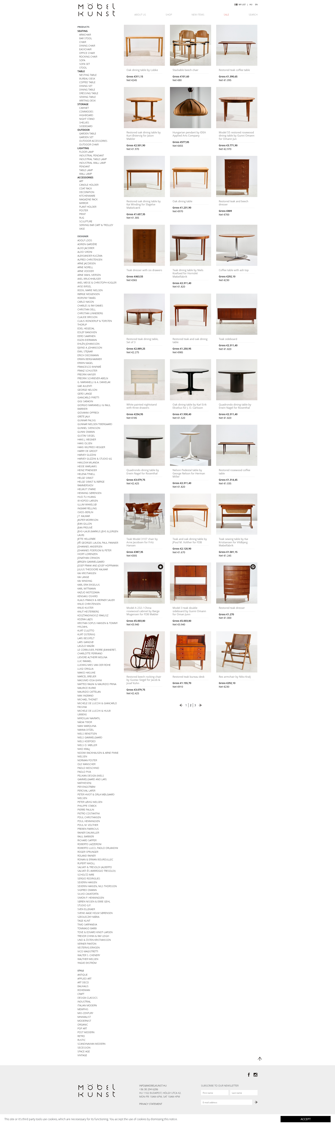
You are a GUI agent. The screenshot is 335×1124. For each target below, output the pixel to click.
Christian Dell (86, 309)
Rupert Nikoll (86, 863)
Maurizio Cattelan (89, 691)
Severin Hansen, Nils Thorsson (97, 886)
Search (253, 14)
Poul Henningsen (88, 821)
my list (242, 4)
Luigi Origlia (85, 668)
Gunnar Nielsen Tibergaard (94, 424)
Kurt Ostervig (86, 634)
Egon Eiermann (87, 340)
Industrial (84, 1001)
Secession (83, 1047)
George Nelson (87, 389)
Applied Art (84, 978)
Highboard (86, 115)
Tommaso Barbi (87, 928)
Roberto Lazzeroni (89, 844)
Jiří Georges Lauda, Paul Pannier (97, 542)
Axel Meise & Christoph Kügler (96, 282)
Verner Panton (86, 943)
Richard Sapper (86, 840)
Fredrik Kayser (86, 374)
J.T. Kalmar (83, 516)
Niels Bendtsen (87, 733)
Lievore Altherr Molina (92, 657)
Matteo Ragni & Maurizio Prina (96, 684)
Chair (82, 42)
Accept (306, 1119)
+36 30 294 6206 (148, 1089)
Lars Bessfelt (85, 638)
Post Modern (85, 1032)
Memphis (82, 1009)
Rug (81, 217)
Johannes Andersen (89, 546)
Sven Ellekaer (86, 909)
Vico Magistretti (87, 951)
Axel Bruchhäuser (89, 278)
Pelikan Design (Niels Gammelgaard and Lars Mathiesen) (92, 779)
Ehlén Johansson (88, 343)
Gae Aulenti (84, 386)
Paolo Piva (84, 771)
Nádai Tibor (84, 722)
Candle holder (88, 184)
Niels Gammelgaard (89, 737)
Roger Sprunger (87, 851)
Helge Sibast (85, 477)
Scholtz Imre (85, 874)
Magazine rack (88, 199)
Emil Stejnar (85, 351)
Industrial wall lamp (92, 162)
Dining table (87, 89)
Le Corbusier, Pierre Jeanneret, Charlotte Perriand (96, 651)
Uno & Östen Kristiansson (94, 939)
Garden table (87, 133)
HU (251, 4)
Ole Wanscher (86, 764)
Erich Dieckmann (88, 355)
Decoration (86, 192)
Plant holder (87, 206)
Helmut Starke (86, 489)
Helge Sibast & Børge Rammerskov (91, 483)
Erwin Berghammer (89, 359)
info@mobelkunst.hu (153, 1085)
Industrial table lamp (93, 159)
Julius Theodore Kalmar (92, 569)
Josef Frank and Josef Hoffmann (97, 565)
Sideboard (85, 126)
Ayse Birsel (84, 286)
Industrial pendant (91, 155)
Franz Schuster (87, 370)
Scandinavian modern (91, 1043)
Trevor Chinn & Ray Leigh (93, 936)
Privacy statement (150, 1104)
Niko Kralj (83, 749)
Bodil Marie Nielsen (90, 290)
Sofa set (84, 64)
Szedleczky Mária (88, 916)
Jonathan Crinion (88, 557)
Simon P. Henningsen (90, 897)
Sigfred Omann (87, 890)
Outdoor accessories (93, 140)
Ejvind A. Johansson (89, 347)
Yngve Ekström (86, 962)
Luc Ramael (84, 661)
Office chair (87, 53)
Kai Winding (84, 580)
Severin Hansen (87, 882)
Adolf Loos (84, 240)
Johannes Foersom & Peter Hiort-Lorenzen (94, 552)
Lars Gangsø (85, 642)
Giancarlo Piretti (88, 397)
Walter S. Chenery (88, 955)
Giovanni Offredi (88, 412)
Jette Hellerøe (86, 538)
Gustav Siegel (86, 435)
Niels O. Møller (87, 745)
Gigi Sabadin (85, 401)
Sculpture (85, 221)
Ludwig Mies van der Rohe (94, 665)
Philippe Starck (86, 805)
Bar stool (85, 38)
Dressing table (88, 93)
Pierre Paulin (85, 809)
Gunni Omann (86, 431)
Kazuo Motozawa (88, 592)
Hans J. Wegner (86, 439)
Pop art (82, 1028)
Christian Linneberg (90, 313)
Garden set (86, 137)
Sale (226, 14)
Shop (169, 14)
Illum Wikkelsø (87, 504)
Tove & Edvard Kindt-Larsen (95, 932)
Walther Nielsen (87, 959)
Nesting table (88, 75)
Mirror (83, 203)
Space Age (83, 1051)
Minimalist (84, 1017)
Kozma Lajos (85, 619)
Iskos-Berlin (85, 512)
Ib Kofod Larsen (87, 500)
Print (82, 214)
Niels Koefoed (86, 741)
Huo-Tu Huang (86, 496)
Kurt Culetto (85, 630)
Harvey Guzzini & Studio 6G (94, 458)
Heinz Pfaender (87, 470)
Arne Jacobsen (86, 263)
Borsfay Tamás (86, 298)
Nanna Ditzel (85, 729)
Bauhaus (82, 986)
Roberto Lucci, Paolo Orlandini (97, 848)
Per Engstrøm (86, 786)
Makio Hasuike (86, 672)
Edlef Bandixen (87, 332)
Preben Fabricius (88, 828)
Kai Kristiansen (86, 573)
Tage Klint (83, 920)
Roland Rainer (86, 855)
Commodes (86, 111)
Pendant (84, 166)
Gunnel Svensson (88, 428)
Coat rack (85, 188)
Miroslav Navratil (88, 718)
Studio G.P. (84, 905)
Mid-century (85, 1013)
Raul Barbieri (85, 836)
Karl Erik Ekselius (88, 584)
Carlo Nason (85, 301)
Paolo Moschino (88, 768)
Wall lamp (85, 173)
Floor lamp (86, 151)
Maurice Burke (86, 688)
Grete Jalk (83, 416)
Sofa (82, 60)
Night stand (87, 118)
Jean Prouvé (84, 527)
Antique (82, 974)
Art (81, 181)
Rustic (81, 1040)
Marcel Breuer (86, 676)
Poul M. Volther (87, 825)
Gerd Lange (84, 393)
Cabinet (84, 107)
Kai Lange (83, 577)
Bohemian (83, 990)
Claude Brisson (87, 317)
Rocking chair (88, 56)
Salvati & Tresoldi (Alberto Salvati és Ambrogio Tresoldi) (96, 868)
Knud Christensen (88, 603)
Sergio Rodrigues (88, 878)
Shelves (84, 122)
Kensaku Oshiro (87, 596)
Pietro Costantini (88, 813)
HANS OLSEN (84, 443)
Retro (81, 1036)
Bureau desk (87, 78)
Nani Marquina (86, 726)
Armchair (85, 34)
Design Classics (87, 997)
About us (140, 14)
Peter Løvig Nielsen (89, 802)
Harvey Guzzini (86, 454)
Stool (83, 67)
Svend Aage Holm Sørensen (95, 913)
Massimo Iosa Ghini (89, 680)
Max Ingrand (85, 695)
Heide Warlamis (87, 466)
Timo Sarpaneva (87, 924)
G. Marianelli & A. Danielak (93, 382)
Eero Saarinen (86, 336)
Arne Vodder (85, 271)
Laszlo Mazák (85, 646)
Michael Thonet (87, 699)
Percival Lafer (86, 790)
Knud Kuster (85, 607)
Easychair (85, 49)
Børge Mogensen (88, 294)
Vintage (82, 1055)
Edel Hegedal (86, 328)
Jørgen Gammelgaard (91, 561)
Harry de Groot (87, 451)
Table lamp (86, 170)
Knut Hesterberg (88, 611)
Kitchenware (87, 195)
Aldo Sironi (84, 251)
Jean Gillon (84, 523)
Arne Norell (85, 267)
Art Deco (83, 982)
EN (256, 4)
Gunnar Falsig (86, 420)
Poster (83, 210)
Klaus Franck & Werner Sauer (96, 600)
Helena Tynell (86, 474)
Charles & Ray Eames (90, 305)
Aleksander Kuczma (89, 255)
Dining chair (87, 45)
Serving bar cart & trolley (96, 225)
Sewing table (87, 97)
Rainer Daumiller (88, 832)
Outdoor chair (89, 144)
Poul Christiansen (89, 817)
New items (198, 14)
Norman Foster (87, 760)
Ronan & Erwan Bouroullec (95, 859)
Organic (82, 1024)
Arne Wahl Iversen (89, 275)
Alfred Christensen (89, 259)
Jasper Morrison (87, 519)
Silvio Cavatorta (87, 893)
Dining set (85, 86)
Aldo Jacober (85, 248)
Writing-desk (87, 100)
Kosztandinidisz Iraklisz (92, 615)
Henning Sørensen (89, 493)
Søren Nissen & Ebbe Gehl (93, 901)
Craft (80, 994)
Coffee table (87, 82)
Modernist (84, 1020)
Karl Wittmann (86, 588)
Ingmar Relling (87, 508)
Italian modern (87, 1005)
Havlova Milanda (88, 462)
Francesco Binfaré (89, 366)
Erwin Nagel (85, 363)
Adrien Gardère (87, 244)
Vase (82, 228)
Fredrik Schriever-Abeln (92, 378)
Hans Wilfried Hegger (91, 447)
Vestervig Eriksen (88, 947)
